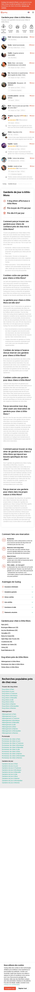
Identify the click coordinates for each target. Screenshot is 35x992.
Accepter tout (10, 988)
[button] (17, 587)
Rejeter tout (23, 988)
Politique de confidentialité (11, 984)
